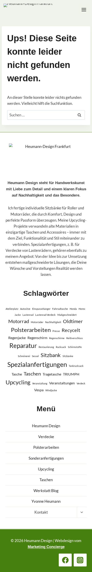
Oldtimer (73, 321)
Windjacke (51, 390)
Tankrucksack (76, 365)
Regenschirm (37, 338)
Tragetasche (52, 374)
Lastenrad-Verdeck (45, 314)
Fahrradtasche (60, 308)
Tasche (17, 374)
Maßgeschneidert (67, 314)
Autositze (25, 308)
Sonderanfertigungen (46, 458)
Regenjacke (17, 338)
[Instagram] (80, 560)
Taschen (32, 374)
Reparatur (23, 345)
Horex (82, 308)
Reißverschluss (74, 338)
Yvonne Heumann (46, 501)
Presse (56, 331)
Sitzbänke (68, 356)
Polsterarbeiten (31, 329)
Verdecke (46, 436)
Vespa (39, 390)
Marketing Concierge (46, 547)
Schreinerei (24, 356)
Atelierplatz (12, 308)
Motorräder (37, 322)
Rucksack (61, 347)
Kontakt (41, 512)
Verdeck (81, 383)
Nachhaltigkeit (53, 322)
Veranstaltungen (62, 383)
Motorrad (18, 321)
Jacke (18, 314)
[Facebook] (65, 560)
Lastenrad (28, 314)
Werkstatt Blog (46, 490)
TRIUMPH (71, 374)
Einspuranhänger (41, 308)
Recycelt (71, 330)
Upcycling (18, 382)
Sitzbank (51, 355)
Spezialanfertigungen (37, 364)
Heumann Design (46, 425)
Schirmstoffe (75, 347)
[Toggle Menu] (83, 9)
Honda (73, 308)
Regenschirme (57, 338)
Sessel (35, 356)
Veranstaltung (39, 383)
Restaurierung (46, 347)
